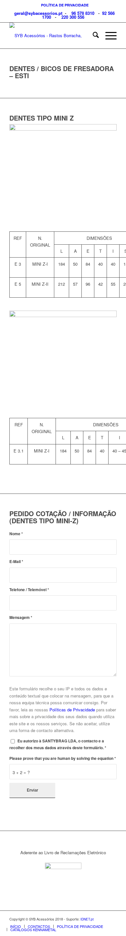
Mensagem (20, 617)
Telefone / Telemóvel (29, 589)
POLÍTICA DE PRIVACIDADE (65, 5)
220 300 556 (72, 17)
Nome (16, 534)
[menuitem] (65, 5)
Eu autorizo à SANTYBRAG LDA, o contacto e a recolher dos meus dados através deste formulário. (57, 744)
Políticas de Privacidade (72, 710)
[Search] (92, 35)
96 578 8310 (82, 13)
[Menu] (108, 35)
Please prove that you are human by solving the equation (62, 758)
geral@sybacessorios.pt (37, 13)
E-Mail (16, 561)
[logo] (52, 35)
